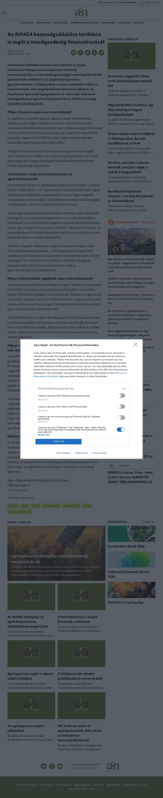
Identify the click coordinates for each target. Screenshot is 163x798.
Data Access (81, 453)
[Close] (137, 345)
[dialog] (81, 399)
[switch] (121, 395)
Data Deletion (63, 453)
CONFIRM (58, 441)
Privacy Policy (99, 453)
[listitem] (81, 388)
